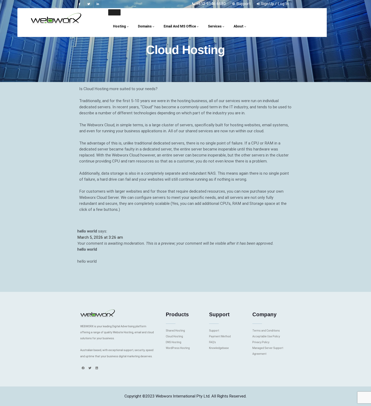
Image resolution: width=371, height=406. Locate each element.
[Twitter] (88, 4)
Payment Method (220, 336)
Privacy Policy (260, 342)
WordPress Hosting (178, 348)
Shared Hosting (175, 330)
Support (214, 330)
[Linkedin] (97, 368)
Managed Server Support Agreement (267, 350)
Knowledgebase (219, 348)
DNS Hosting (173, 342)
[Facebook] (83, 368)
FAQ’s (212, 342)
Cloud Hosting (174, 336)
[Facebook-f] (79, 4)
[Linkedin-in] (98, 4)
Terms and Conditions (266, 330)
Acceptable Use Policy (266, 336)
